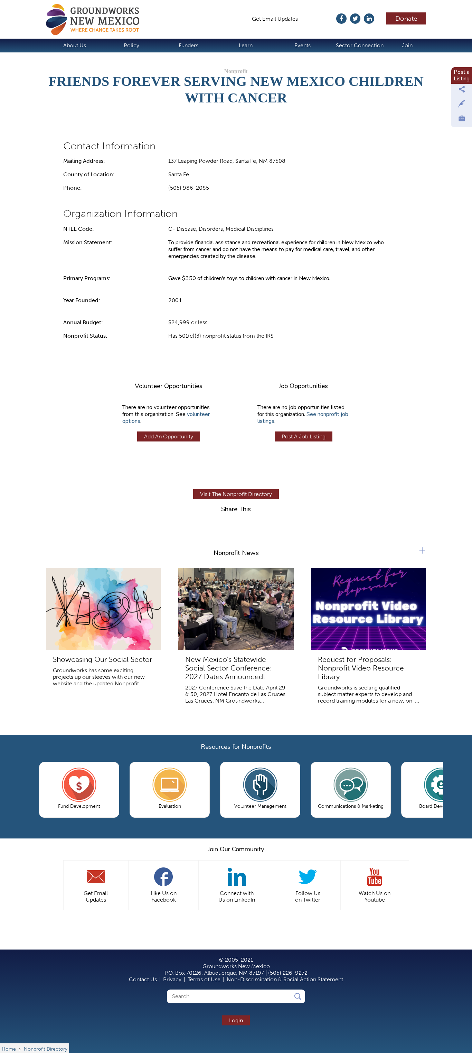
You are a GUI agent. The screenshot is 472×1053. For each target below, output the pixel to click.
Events (302, 45)
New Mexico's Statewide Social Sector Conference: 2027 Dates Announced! (228, 668)
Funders (188, 45)
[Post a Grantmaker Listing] (461, 105)
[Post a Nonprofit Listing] (461, 91)
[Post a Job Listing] (461, 120)
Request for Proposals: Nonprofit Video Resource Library (361, 668)
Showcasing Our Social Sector (102, 659)
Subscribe (320, 19)
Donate (406, 18)
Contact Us (143, 979)
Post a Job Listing (303, 436)
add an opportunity (168, 436)
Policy (131, 45)
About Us (74, 45)
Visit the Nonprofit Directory (236, 494)
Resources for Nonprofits (236, 746)
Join (407, 45)
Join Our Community (236, 849)
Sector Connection (360, 45)
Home (96, 19)
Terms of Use (204, 979)
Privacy (172, 979)
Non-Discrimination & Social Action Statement (285, 979)
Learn (246, 45)
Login (236, 1020)
